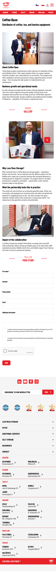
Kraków (5, 12)
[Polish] (42, 5)
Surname (4, 282)
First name (5, 271)
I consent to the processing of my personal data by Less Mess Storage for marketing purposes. (30, 339)
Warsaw (31, 12)
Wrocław (41, 12)
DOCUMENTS (7, 445)
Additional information (8, 312)
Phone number (6, 292)
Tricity (23, 12)
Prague (50, 12)
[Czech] (37, 5)
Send (6, 363)
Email (4, 302)
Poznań (14, 12)
